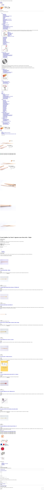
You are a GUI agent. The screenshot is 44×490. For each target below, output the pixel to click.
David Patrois (4, 107)
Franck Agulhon (9, 34)
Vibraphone (4, 17)
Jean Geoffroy (4, 108)
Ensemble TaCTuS (5, 44)
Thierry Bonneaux (5, 102)
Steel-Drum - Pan (5, 19)
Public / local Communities (6, 83)
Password (1, 482)
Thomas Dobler (4, 41)
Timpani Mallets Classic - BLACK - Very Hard (6, 339)
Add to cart (8, 273)
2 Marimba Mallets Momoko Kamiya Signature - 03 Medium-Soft (9, 287)
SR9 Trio (9, 35)
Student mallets (4, 14)
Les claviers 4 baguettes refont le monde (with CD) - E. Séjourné (9, 374)
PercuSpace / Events (4, 112)
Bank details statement (5, 82)
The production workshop (6, 70)
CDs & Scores (4, 15)
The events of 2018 (5, 57)
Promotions (4, 23)
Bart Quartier (9, 32)
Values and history (5, 69)
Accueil (2, 92)
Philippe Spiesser (5, 106)
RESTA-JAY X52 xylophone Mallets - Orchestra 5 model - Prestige (9, 322)
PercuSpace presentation (5, 54)
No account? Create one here (3, 485)
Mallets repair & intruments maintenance (7, 20)
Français (3, 4)
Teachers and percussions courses (6, 27)
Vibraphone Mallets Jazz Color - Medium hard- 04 (7, 391)
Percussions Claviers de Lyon (6, 42)
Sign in (1, 484)
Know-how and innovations (6, 24)
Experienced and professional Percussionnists (8, 26)
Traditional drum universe (6, 95)
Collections (4, 25)
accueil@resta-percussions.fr (3, 470)
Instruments (4, 21)
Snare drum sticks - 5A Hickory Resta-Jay (6, 356)
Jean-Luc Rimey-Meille (10, 33)
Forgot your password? (2, 483)
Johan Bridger (4, 110)
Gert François (4, 39)
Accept (1, 488)
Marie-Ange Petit (5, 38)
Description (3, 251)
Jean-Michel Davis (5, 37)
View (0, 308)
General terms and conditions (5, 463)
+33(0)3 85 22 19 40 (2, 469)
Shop (2, 93)
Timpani (4, 18)
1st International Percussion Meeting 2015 (7, 55)
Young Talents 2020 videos (6, 53)
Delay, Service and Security (6, 81)
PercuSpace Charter (5, 56)
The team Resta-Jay (5, 71)
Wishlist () (1, 2)
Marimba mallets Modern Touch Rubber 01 (6, 304)
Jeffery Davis (4, 40)
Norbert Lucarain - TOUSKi (11, 36)
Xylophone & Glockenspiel (6, 16)
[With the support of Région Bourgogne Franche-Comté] (2, 455)
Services (2, 121)
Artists (2, 99)
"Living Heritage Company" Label (7, 72)
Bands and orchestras (5, 28)
